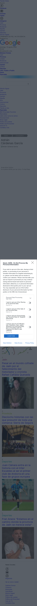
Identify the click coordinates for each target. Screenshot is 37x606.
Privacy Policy (29, 343)
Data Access (18, 343)
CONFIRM (11, 336)
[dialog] (18, 303)
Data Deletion (7, 343)
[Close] (33, 263)
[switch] (29, 303)
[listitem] (18, 298)
